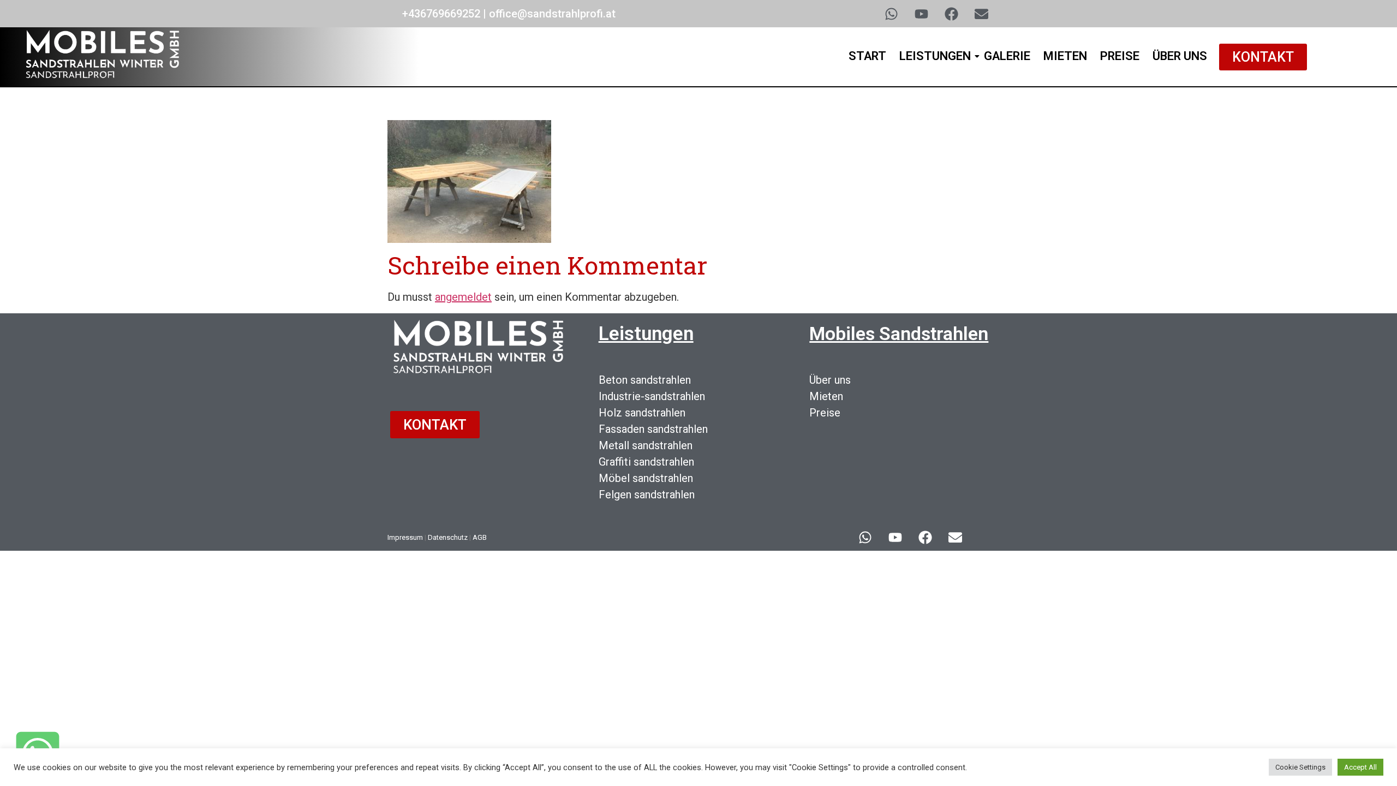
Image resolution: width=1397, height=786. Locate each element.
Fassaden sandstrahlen (653, 429)
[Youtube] (921, 13)
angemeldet (463, 296)
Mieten (1065, 56)
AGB (480, 537)
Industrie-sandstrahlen (652, 396)
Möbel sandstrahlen (646, 478)
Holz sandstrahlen (642, 412)
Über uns (830, 379)
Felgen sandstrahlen (647, 494)
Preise (1119, 56)
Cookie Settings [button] (1300, 767)
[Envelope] (981, 13)
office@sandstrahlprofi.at (552, 13)
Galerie (1007, 56)
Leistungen (935, 56)
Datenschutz (448, 537)
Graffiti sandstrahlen (646, 461)
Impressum (405, 537)
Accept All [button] (1360, 767)
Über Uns (1180, 56)
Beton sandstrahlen (645, 379)
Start (867, 56)
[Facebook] (951, 13)
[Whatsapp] (891, 13)
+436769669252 (441, 13)
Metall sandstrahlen (645, 445)
